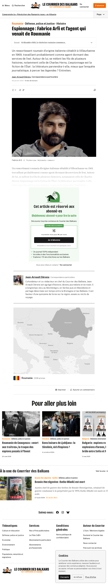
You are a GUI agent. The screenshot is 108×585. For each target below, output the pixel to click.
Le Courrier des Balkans (60, 4)
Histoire (61, 23)
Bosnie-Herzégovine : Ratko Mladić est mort (60, 482)
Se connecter (66, 265)
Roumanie (17, 23)
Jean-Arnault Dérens (21, 77)
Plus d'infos (90, 577)
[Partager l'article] (95, 90)
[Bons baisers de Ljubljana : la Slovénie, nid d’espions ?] (61, 423)
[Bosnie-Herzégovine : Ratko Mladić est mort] (16, 488)
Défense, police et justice (40, 23)
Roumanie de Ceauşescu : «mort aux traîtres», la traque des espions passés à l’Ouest (20, 447)
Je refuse (78, 577)
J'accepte (64, 577)
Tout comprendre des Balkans (60, 7)
